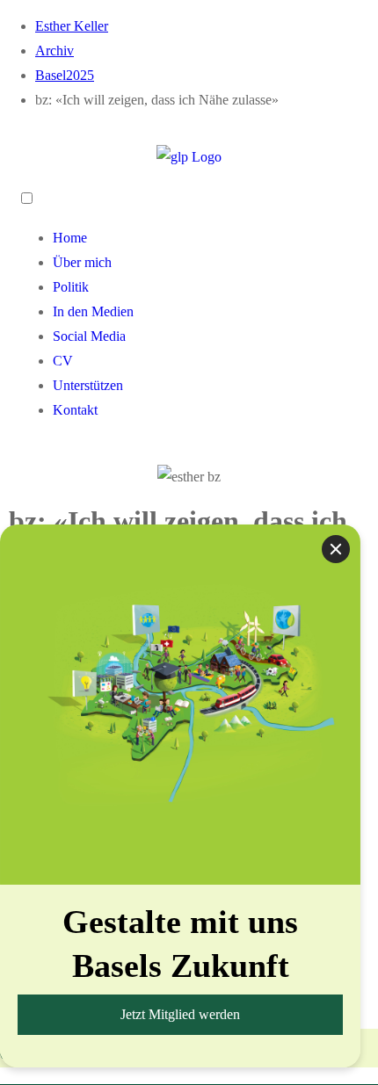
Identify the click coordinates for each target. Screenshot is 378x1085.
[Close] (336, 549)
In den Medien (93, 311)
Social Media (89, 336)
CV (63, 360)
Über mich (82, 262)
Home (70, 237)
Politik (71, 286)
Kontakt (75, 409)
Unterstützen (88, 385)
